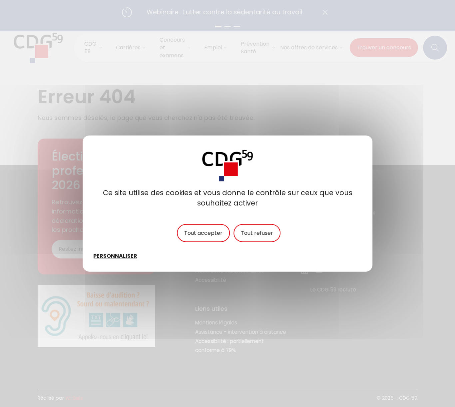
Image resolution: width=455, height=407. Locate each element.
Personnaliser (115, 255)
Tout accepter (203, 233)
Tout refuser (257, 233)
